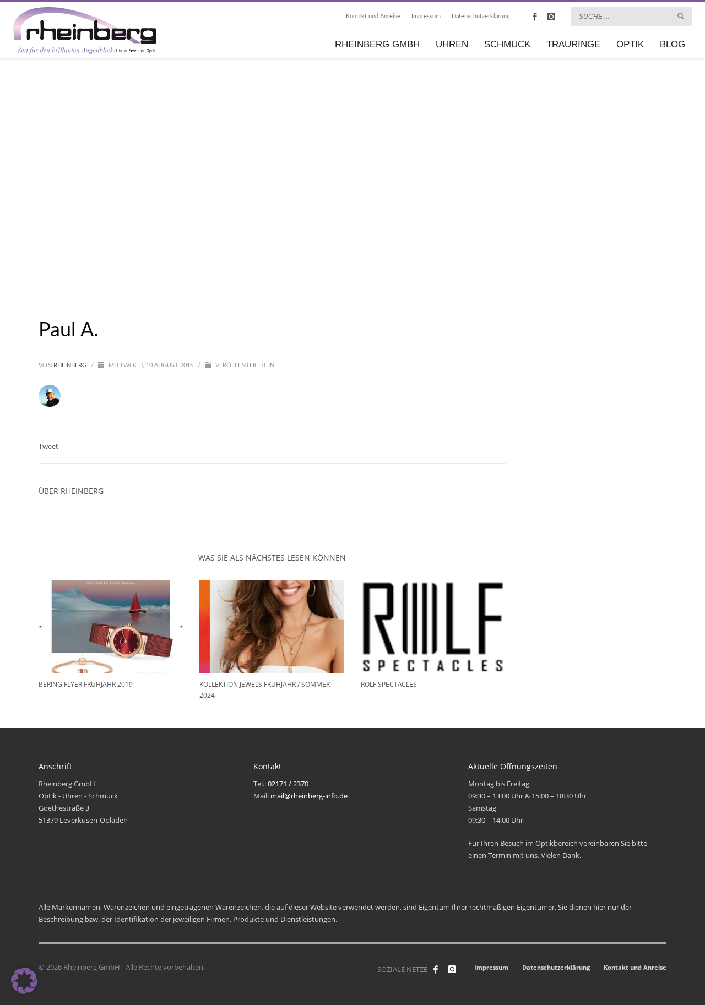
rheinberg (70, 365)
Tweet (48, 446)
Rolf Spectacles (389, 684)
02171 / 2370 (288, 784)
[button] (24, 981)
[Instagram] (551, 16)
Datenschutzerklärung (481, 16)
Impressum (426, 16)
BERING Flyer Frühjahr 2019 (86, 684)
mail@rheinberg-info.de (309, 796)
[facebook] (535, 16)
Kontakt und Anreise (373, 16)
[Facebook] (435, 969)
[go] (680, 16)
